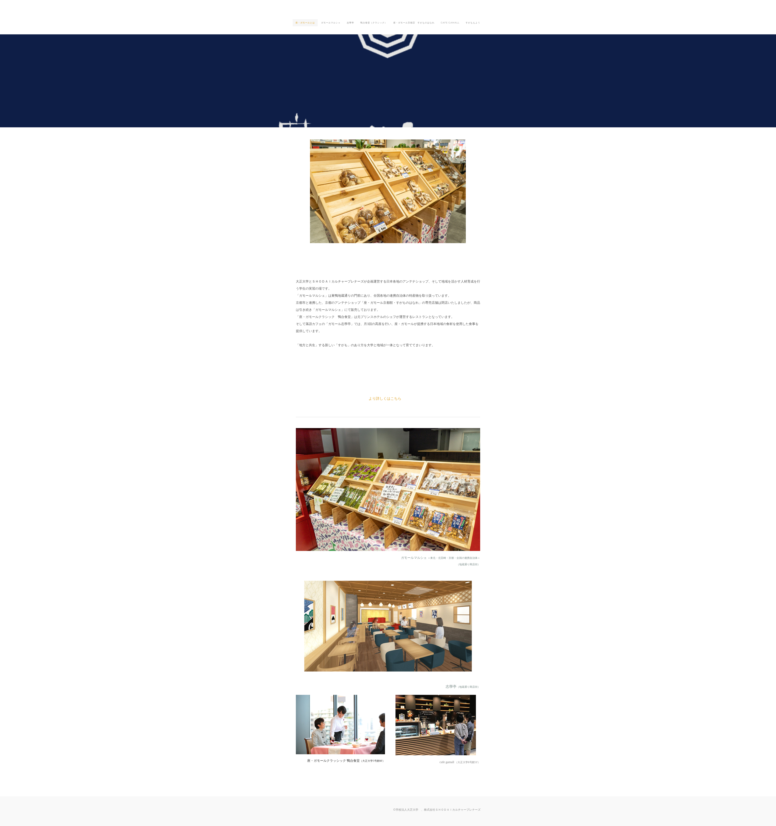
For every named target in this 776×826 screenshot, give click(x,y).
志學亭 (350, 22)
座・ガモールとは (305, 22)
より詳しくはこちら (385, 399)
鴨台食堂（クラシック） (373, 22)
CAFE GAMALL (450, 22)
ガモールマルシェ (331, 22)
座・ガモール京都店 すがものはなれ (413, 22)
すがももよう (473, 22)
